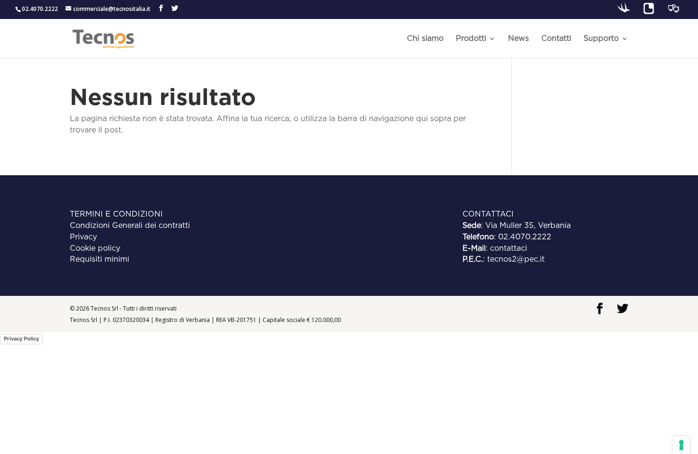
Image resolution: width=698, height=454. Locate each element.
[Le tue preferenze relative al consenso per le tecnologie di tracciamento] (681, 445)
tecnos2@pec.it (516, 259)
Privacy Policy (21, 338)
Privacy (83, 236)
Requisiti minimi (99, 259)
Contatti (556, 39)
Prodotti (471, 39)
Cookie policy (95, 248)
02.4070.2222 (524, 236)
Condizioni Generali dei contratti (130, 225)
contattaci (508, 248)
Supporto (601, 39)
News (518, 39)
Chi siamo (425, 39)
